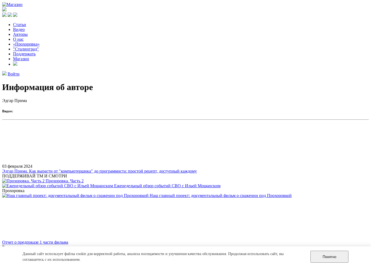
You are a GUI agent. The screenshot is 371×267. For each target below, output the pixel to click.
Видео (19, 29)
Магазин (21, 58)
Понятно (329, 257)
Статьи (19, 24)
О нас (18, 39)
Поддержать (24, 54)
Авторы (20, 34)
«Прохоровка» (26, 44)
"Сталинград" (26, 49)
